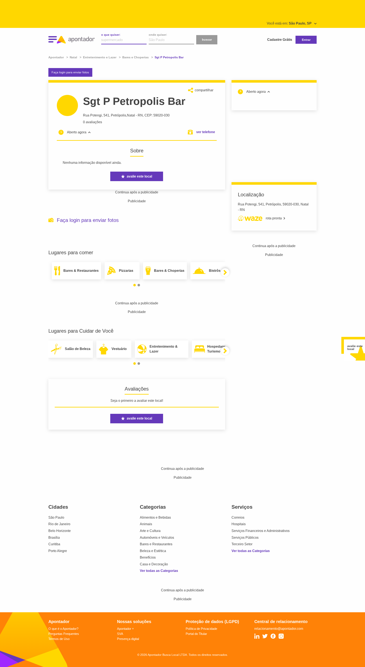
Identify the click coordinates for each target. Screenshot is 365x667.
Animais (146, 524)
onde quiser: (158, 34)
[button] (134, 285)
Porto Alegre (57, 551)
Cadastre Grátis (279, 39)
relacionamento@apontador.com (278, 628)
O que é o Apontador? (63, 628)
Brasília (54, 537)
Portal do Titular (196, 634)
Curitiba (54, 544)
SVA (120, 634)
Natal (131, 115)
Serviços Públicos (245, 537)
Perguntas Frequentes (63, 634)
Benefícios (148, 557)
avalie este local (139, 176)
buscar (207, 39)
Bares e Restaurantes (156, 544)
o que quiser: (110, 34)
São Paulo (56, 517)
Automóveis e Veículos (157, 537)
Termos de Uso (58, 639)
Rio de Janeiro (59, 524)
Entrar (306, 39)
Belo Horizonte (59, 531)
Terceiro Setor (242, 544)
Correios (238, 517)
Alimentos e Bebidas (155, 517)
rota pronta (274, 218)
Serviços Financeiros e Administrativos (261, 531)
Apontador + (125, 628)
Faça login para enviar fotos (70, 72)
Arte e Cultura (150, 531)
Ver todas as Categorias (159, 571)
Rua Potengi (92, 115)
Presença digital (128, 639)
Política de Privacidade (201, 628)
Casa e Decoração (154, 564)
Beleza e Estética (153, 551)
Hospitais (239, 524)
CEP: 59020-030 (157, 115)
